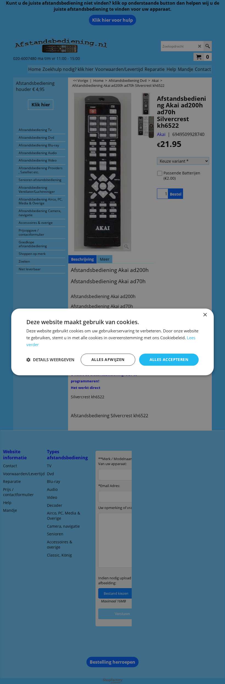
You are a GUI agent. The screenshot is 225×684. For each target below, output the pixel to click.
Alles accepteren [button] (169, 359)
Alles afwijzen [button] (108, 359)
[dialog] (112, 341)
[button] (50, 360)
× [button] (205, 315)
